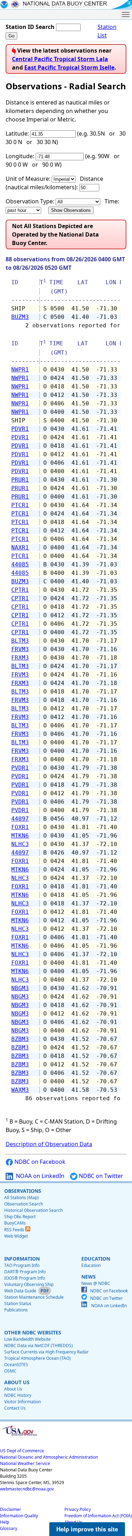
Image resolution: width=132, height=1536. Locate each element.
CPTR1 (20, 590)
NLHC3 (20, 844)
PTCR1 (20, 505)
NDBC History (17, 1395)
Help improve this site (87, 1529)
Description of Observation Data (49, 1144)
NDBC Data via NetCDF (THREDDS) (38, 1345)
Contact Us (15, 1408)
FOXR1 (20, 827)
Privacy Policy (77, 1509)
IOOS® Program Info (24, 1278)
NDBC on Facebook (39, 1162)
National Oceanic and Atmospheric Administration (49, 1457)
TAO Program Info (21, 1265)
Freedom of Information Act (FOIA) (98, 1516)
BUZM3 (20, 317)
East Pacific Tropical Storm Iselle (69, 67)
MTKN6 (20, 835)
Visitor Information (22, 1402)
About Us (13, 1389)
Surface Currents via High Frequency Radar (46, 1352)
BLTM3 (20, 640)
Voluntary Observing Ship (29, 1284)
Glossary (8, 1528)
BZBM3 (20, 1039)
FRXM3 (20, 657)
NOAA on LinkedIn (39, 1176)
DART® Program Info (25, 1272)
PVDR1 (20, 767)
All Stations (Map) (21, 1198)
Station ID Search (30, 27)
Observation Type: (30, 201)
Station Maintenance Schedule (34, 1297)
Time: (112, 201)
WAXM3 (20, 1089)
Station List (107, 31)
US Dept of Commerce (22, 1451)
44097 (20, 818)
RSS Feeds (14, 1230)
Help (4, 1522)
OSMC (10, 1371)
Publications (16, 1310)
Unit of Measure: (28, 179)
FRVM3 (20, 649)
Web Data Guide (20, 1291)
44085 (20, 564)
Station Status (17, 1303)
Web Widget (16, 1236)
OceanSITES (16, 1365)
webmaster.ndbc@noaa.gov (27, 1489)
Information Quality (19, 1516)
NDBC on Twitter (100, 1176)
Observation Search (23, 1204)
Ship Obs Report (20, 1217)
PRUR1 (20, 479)
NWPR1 (20, 369)
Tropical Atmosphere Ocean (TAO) (37, 1358)
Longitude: (20, 156)
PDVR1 (20, 428)
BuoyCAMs (15, 1223)
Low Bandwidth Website (27, 1339)
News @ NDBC (95, 1283)
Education (91, 1265)
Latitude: (17, 133)
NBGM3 (20, 988)
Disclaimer (10, 1509)
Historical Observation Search (33, 1210)
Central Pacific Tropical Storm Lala (60, 59)
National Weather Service (25, 1463)
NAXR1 (20, 547)
